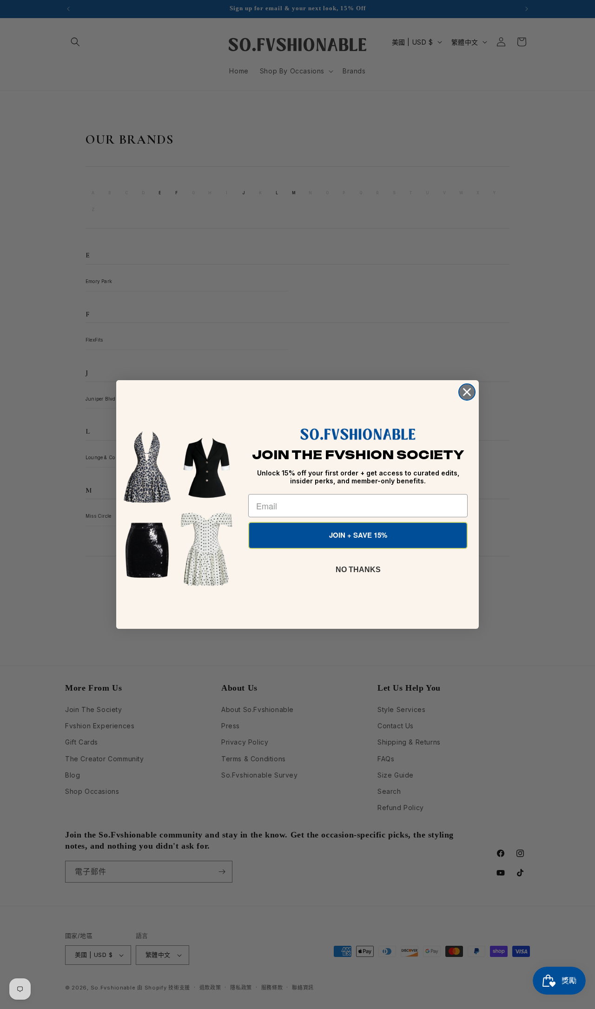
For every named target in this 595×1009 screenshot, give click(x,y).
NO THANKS (358, 570)
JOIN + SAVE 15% (358, 535)
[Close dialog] (467, 392)
